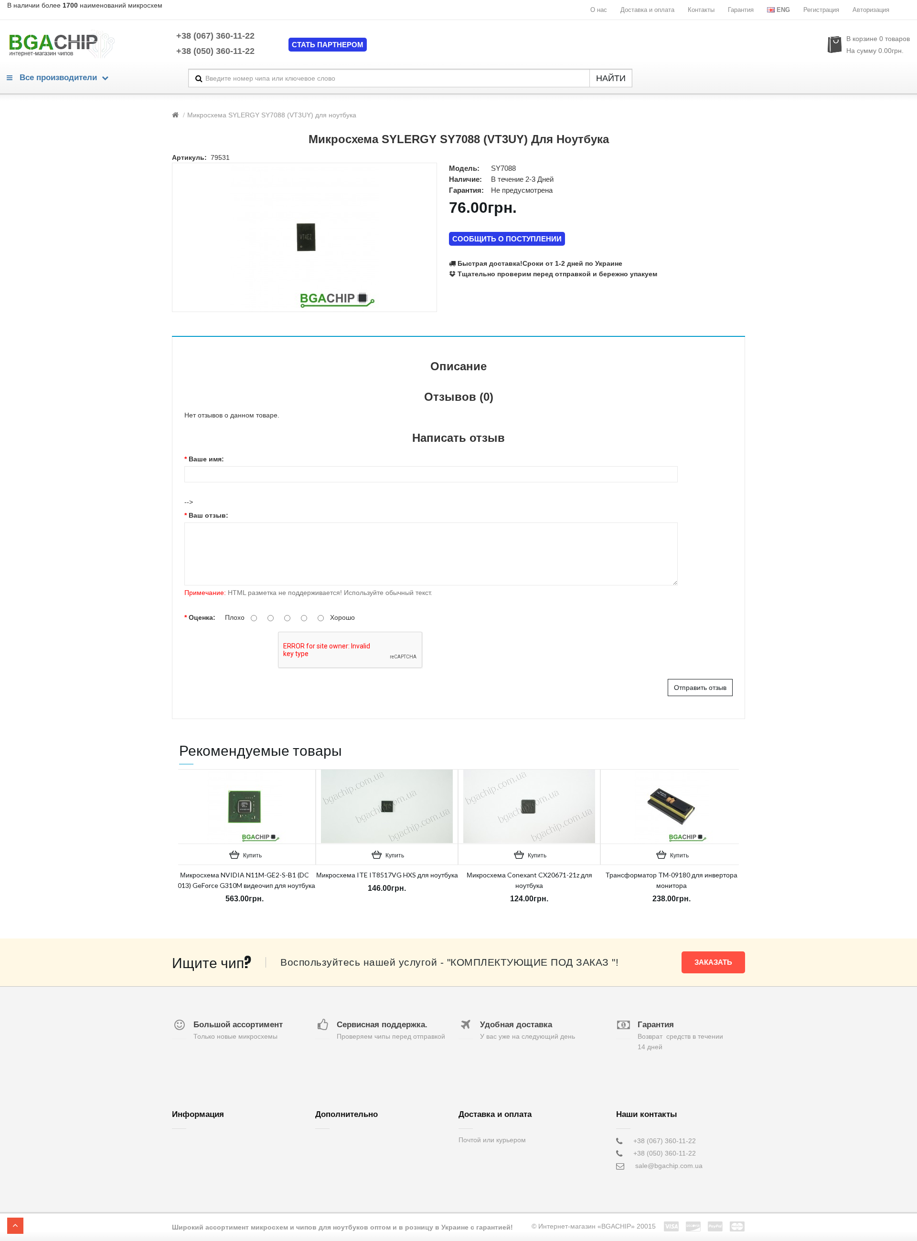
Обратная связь (340, 1141)
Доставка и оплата (647, 9)
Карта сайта (334, 1178)
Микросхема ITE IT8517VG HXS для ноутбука (387, 875)
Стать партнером (327, 45)
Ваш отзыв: (208, 515)
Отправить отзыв (700, 687)
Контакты (701, 9)
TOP (15, 1226)
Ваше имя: (206, 459)
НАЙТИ (611, 78)
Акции (324, 1165)
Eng (783, 9)
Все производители (57, 77)
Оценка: (202, 617)
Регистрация (821, 9)
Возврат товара (339, 1153)
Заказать (713, 962)
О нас (598, 9)
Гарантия (741, 9)
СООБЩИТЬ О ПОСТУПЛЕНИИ (507, 239)
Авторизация (871, 9)
